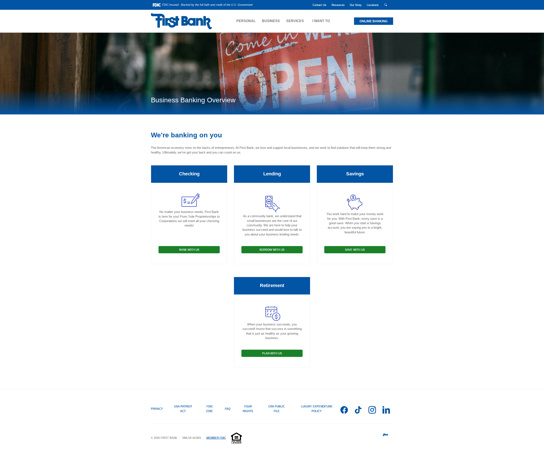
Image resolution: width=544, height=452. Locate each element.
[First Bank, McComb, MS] (181, 21)
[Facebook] (344, 411)
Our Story (356, 5)
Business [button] (271, 21)
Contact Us (319, 5)
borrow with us (272, 249)
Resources (338, 5)
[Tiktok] (358, 411)
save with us (355, 249)
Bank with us (189, 249)
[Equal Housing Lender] (236, 437)
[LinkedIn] (386, 411)
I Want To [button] (321, 21)
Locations (373, 5)
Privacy (157, 408)
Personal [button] (246, 21)
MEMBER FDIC (216, 437)
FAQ (227, 408)
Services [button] (295, 21)
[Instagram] (372, 411)
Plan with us (272, 353)
